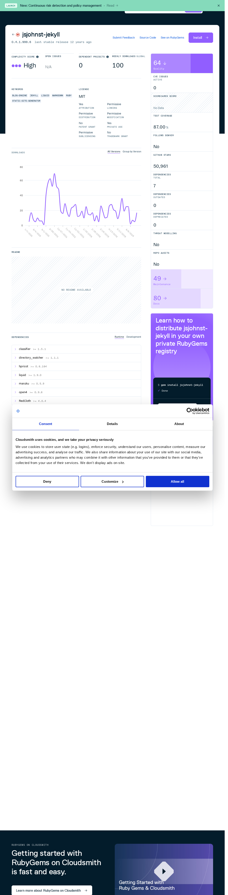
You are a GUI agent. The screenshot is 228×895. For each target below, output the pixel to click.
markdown (57, 95)
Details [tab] (112, 424)
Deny (47, 481)
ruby (68, 95)
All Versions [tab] (114, 151)
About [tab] (179, 424)
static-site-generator (26, 101)
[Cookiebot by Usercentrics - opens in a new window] (189, 411)
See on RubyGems (172, 37)
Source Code (148, 37)
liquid (45, 95)
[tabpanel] (76, 201)
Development (133, 337)
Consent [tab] (45, 424)
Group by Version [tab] (132, 151)
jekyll (34, 95)
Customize (110, 481)
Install (197, 37)
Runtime (119, 337)
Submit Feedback (124, 37)
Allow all (177, 481)
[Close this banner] (218, 5)
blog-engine (19, 95)
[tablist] (124, 151)
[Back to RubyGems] (16, 35)
